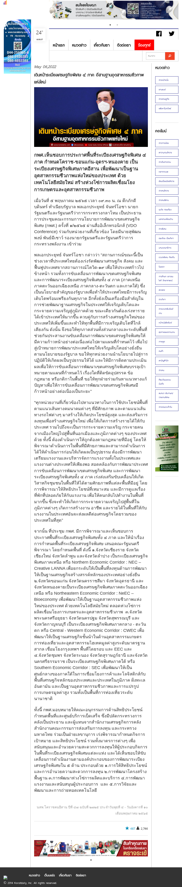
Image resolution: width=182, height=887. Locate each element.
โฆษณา (161, 266)
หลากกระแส (163, 171)
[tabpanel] (113, 10)
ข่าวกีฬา (162, 299)
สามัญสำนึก (163, 360)
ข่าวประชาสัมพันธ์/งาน (166, 311)
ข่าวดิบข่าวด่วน (165, 162)
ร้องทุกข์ (144, 45)
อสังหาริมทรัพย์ (165, 108)
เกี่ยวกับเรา (102, 45)
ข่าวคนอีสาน (164, 200)
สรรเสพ (162, 290)
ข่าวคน (161, 370)
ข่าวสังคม (162, 228)
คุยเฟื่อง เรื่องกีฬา (166, 238)
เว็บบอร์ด (49, 875)
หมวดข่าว (79, 45)
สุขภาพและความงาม (167, 332)
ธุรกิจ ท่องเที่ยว (165, 209)
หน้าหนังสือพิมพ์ (165, 322)
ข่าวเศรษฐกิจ (164, 99)
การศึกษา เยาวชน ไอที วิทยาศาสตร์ (166, 278)
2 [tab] (117, 25)
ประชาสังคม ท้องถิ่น (167, 257)
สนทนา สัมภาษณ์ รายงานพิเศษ (166, 395)
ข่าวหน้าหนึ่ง (163, 80)
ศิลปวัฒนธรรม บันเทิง (165, 381)
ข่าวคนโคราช (164, 190)
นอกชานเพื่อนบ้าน (166, 219)
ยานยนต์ (162, 89)
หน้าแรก (59, 45)
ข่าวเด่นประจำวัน (165, 407)
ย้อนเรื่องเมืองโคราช (166, 181)
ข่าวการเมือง (164, 143)
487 (132, 828)
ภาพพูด (162, 341)
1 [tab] (110, 25)
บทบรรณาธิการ (165, 247)
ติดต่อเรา (124, 45)
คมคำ (161, 351)
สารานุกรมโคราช (165, 152)
